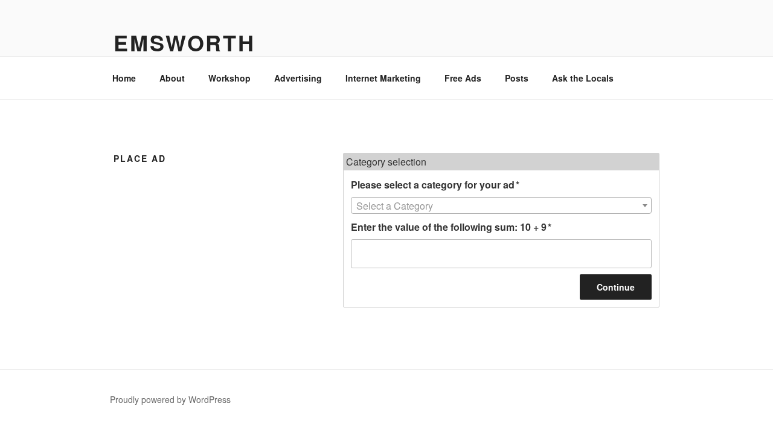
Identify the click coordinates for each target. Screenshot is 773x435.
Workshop (229, 78)
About (172, 78)
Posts (516, 78)
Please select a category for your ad (435, 185)
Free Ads (462, 78)
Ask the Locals (583, 78)
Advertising (298, 78)
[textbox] (501, 206)
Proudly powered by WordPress (170, 399)
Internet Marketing (383, 78)
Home (124, 78)
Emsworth (184, 42)
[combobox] (501, 205)
